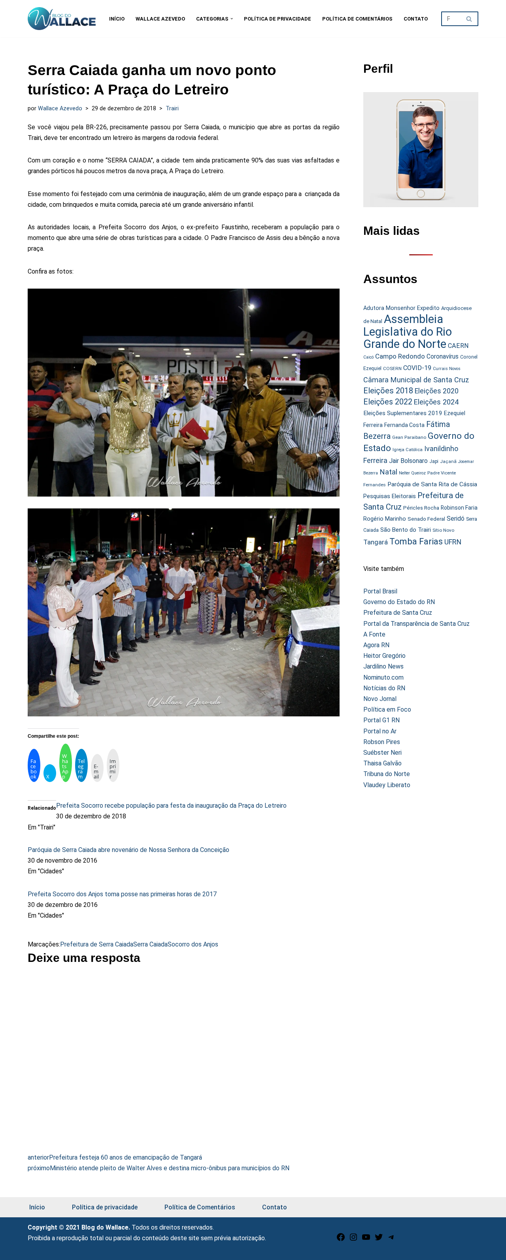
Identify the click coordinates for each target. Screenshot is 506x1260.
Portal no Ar (379, 731)
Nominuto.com (383, 677)
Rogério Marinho (384, 518)
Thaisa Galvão (382, 763)
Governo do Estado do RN (399, 602)
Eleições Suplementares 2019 (402, 413)
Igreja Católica (408, 449)
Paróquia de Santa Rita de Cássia (432, 484)
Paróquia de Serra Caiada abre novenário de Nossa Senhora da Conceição (128, 850)
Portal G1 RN (381, 720)
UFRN (452, 542)
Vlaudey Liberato (386, 785)
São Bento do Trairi (405, 529)
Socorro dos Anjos (193, 944)
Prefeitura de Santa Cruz (397, 612)
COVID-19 (417, 368)
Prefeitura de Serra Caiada (96, 944)
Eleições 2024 (436, 402)
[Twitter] (378, 1239)
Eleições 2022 (387, 401)
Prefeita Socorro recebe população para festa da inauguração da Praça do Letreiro (171, 805)
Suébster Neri (382, 752)
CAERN (458, 345)
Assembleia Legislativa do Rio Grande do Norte (407, 331)
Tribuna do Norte (386, 774)
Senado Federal (426, 519)
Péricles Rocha (421, 507)
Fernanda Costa (404, 425)
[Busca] (469, 18)
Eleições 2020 (437, 391)
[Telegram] (391, 1239)
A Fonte (374, 634)
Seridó (455, 518)
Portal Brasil (380, 591)
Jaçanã (448, 461)
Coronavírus (443, 356)
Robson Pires (381, 742)
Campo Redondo (400, 356)
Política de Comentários (357, 19)
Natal (388, 472)
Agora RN (376, 645)
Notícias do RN (384, 688)
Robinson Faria (459, 507)
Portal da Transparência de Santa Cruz (416, 623)
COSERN (392, 368)
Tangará (375, 542)
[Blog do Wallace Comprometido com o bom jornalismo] (62, 18)
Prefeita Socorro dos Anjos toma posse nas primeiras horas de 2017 (122, 894)
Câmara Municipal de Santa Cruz (416, 380)
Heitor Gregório (384, 655)
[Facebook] (341, 1239)
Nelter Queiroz (412, 473)
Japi (433, 461)
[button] (231, 18)
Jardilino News (383, 666)
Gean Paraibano (409, 437)
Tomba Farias (416, 541)
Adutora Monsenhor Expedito (401, 308)
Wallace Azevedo (160, 19)
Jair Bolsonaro (408, 461)
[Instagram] (353, 1239)
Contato (416, 19)
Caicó (368, 357)
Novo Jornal (379, 699)
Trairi (172, 108)
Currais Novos (447, 368)
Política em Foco (387, 709)
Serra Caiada (150, 944)
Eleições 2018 (388, 390)
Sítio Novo (443, 530)
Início (117, 19)
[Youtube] (366, 1239)
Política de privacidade (277, 19)
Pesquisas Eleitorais (389, 496)
